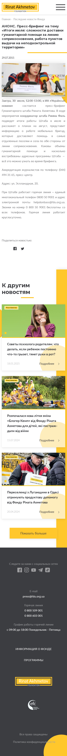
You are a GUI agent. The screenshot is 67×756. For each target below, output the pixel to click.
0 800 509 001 (33, 610)
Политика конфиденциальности (34, 741)
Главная (6, 19)
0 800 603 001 (33, 615)
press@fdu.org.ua (33, 596)
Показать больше (33, 533)
